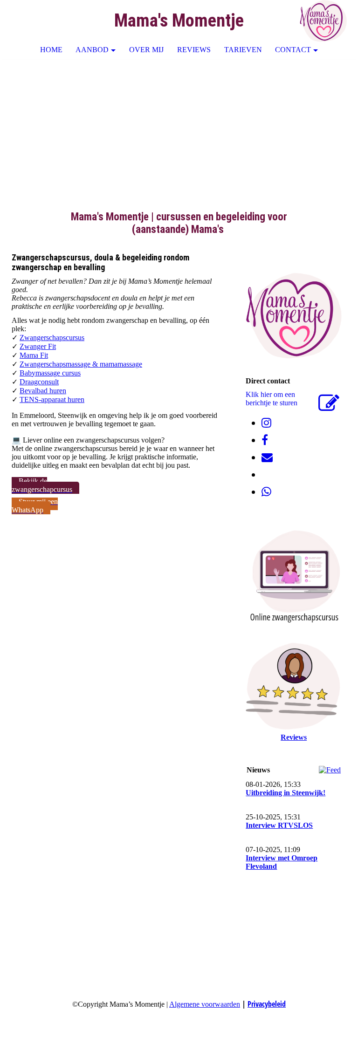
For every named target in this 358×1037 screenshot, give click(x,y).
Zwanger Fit (38, 346)
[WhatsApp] (266, 492)
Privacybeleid (267, 1004)
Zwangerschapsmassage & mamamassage (81, 364)
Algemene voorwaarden (204, 1004)
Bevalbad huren (43, 391)
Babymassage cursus (50, 373)
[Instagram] (266, 423)
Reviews (194, 50)
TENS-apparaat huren (52, 399)
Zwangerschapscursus (52, 337)
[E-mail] (267, 457)
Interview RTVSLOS (279, 825)
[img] (323, 21)
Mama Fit (34, 355)
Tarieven (243, 50)
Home (51, 50)
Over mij (146, 50)
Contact (293, 50)
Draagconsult (39, 382)
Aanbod (92, 50)
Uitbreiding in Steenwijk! (285, 793)
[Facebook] (265, 440)
